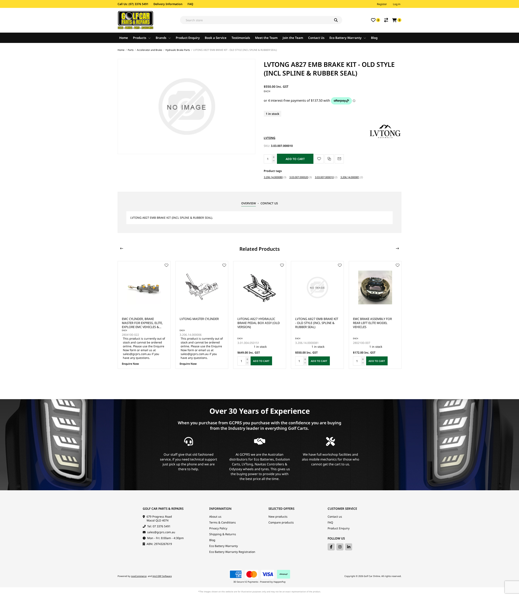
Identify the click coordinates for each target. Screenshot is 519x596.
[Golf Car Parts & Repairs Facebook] (331, 546)
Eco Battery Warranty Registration (232, 552)
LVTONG (269, 138)
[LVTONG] (385, 138)
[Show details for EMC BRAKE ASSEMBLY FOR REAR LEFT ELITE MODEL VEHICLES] (375, 287)
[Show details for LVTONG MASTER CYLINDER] (202, 287)
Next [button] (397, 248)
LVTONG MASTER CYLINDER (199, 319)
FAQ (190, 4)
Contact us (335, 516)
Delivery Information (167, 4)
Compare (386, 20)
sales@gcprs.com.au (161, 532)
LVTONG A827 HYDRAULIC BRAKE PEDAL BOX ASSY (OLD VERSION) (258, 323)
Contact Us (269, 203)
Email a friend (339, 158)
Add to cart (295, 159)
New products (277, 516)
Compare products (281, 522)
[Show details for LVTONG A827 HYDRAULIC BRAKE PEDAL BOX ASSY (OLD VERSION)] (259, 287)
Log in (396, 4)
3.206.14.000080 (273, 177)
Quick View (166, 271)
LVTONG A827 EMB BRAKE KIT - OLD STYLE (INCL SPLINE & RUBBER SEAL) (316, 323)
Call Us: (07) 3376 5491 (133, 4)
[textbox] (261, 20)
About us (215, 516)
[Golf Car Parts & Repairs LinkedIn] (348, 546)
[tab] (248, 203)
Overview (248, 203)
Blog (212, 540)
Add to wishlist (319, 158)
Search (338, 20)
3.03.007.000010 (324, 177)
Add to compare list (329, 158)
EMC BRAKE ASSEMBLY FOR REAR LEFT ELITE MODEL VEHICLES (372, 323)
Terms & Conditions (222, 522)
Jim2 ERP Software (162, 576)
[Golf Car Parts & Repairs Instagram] (339, 546)
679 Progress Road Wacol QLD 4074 (159, 518)
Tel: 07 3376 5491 (158, 526)
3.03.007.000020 (298, 177)
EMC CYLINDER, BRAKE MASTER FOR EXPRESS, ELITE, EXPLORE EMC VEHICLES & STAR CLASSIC (142, 323)
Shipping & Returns (222, 534)
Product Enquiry (339, 528)
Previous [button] (122, 248)
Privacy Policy (218, 528)
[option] (144, 315)
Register (382, 4)
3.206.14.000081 (349, 177)
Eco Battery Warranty (223, 546)
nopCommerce (139, 576)
